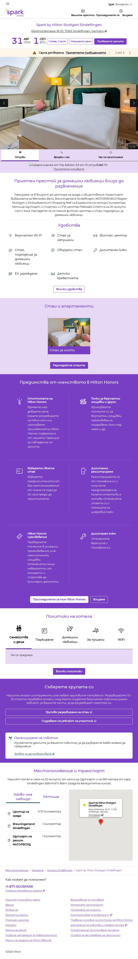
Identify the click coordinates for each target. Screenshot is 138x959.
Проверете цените (112, 41)
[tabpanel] (69, 167)
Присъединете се (107, 15)
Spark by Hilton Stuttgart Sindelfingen (99, 870)
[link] (34, 754)
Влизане (127, 15)
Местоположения (16, 870)
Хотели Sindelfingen (60, 870)
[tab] (20, 155)
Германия (38, 870)
